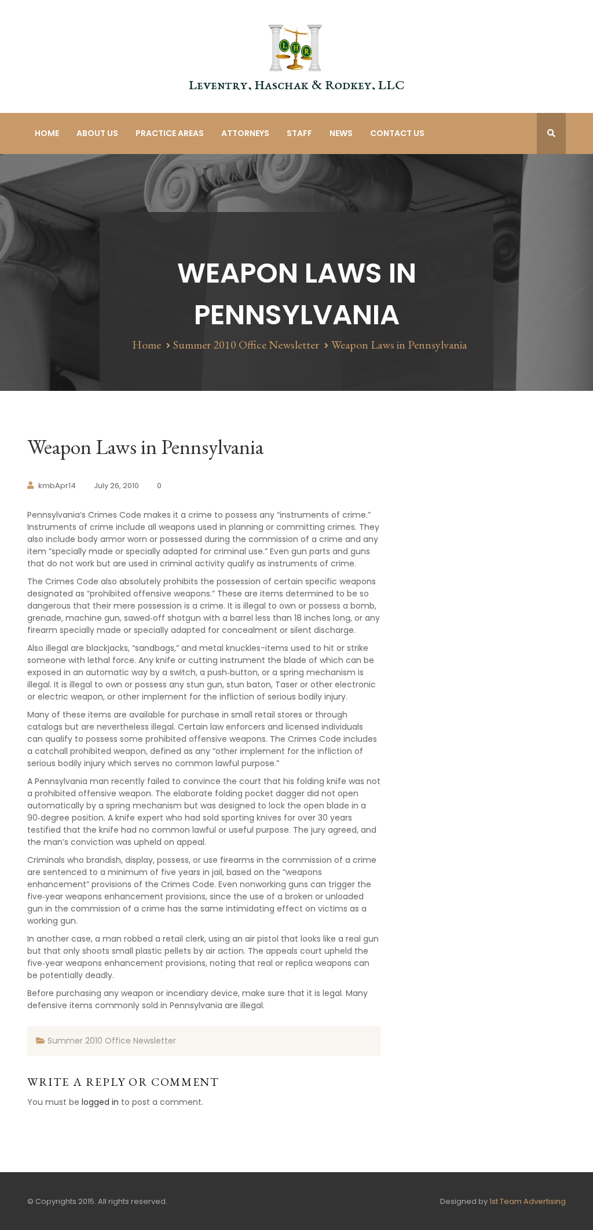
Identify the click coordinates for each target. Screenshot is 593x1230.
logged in (100, 1102)
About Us (97, 133)
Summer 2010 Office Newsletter (246, 344)
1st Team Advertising (527, 1201)
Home (47, 133)
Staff (299, 133)
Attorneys (245, 133)
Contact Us (397, 133)
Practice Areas (170, 133)
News (341, 133)
